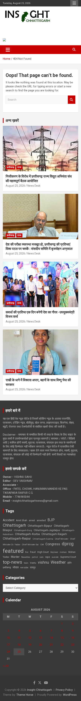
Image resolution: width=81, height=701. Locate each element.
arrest (32, 520)
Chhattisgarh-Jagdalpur (47, 530)
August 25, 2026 (15, 185)
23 (72, 644)
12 (29, 637)
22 (61, 644)
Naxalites (25, 557)
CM (42, 544)
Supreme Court (68, 556)
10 (8, 637)
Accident (8, 520)
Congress (52, 544)
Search (71, 99)
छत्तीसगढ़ (7, 567)
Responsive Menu (74, 3)
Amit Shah (21, 520)
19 (29, 644)
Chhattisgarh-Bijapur (40, 525)
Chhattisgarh (14, 525)
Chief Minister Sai (30, 544)
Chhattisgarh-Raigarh (54, 534)
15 (61, 637)
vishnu (43, 562)
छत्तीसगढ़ (10, 167)
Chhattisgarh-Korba (27, 534)
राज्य (19, 167)
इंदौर (69, 562)
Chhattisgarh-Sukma (43, 539)
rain (42, 557)
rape (47, 556)
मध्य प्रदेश (24, 567)
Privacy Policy (64, 690)
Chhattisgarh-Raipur (17, 538)
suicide (55, 557)
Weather (58, 562)
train (26, 563)
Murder (15, 557)
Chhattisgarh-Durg (23, 530)
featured (13, 551)
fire (26, 552)
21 (51, 644)
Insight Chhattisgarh (29, 27)
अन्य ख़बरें (12, 120)
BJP (51, 520)
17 (8, 644)
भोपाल (16, 567)
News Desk (33, 185)
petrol (35, 557)
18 (19, 644)
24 (8, 651)
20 (40, 644)
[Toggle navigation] (8, 49)
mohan (63, 552)
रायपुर (33, 567)
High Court (43, 552)
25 (19, 651)
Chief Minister (61, 539)
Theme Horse (24, 694)
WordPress (70, 694)
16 (72, 637)
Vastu (33, 563)
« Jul (5, 665)
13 (40, 637)
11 (19, 637)
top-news (12, 562)
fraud (33, 552)
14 (51, 637)
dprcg (68, 543)
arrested (41, 520)
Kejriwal (54, 552)
